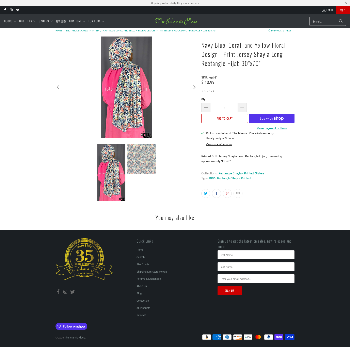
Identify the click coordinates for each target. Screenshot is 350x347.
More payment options (272, 128)
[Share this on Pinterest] (227, 193)
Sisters (260, 173)
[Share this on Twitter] (205, 193)
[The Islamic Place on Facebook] (4, 10)
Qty (203, 99)
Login (330, 10)
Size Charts (143, 264)
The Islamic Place (74, 337)
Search (141, 257)
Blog (139, 293)
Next (289, 30)
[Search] (341, 21)
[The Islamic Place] (176, 21)
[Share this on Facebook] (216, 193)
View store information (219, 144)
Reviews (141, 315)
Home (140, 249)
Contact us (143, 300)
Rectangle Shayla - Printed (236, 173)
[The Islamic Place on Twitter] (17, 10)
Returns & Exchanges (149, 278)
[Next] (194, 87)
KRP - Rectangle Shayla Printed (230, 178)
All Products (143, 307)
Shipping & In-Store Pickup (152, 271)
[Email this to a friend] (238, 193)
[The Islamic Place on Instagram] (11, 10)
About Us (142, 286)
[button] (10, 21)
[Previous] (58, 87)
